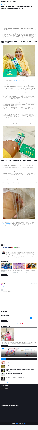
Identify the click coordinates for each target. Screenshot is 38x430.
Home (2, 4)
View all (36, 261)
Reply (4, 286)
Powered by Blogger (5, 382)
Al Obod (5, 289)
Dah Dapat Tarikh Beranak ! (10, 365)
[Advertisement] (19, 20)
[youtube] (23, 324)
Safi (4, 4)
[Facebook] (15, 324)
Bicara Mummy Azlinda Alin (8, 1)
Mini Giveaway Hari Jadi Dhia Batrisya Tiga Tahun (14, 373)
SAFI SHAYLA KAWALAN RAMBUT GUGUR (31, 271)
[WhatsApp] (15, 247)
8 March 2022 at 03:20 (34, 289)
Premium (16, 423)
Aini (4, 283)
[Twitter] (10, 247)
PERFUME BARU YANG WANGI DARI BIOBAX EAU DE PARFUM (15, 377)
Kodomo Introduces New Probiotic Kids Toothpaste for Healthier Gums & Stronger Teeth (21, 361)
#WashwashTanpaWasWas (17, 80)
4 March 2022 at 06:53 (34, 283)
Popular (3, 358)
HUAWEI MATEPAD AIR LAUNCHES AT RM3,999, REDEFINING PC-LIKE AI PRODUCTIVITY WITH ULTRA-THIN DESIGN (19, 354)
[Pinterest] (12, 247)
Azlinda (7, 251)
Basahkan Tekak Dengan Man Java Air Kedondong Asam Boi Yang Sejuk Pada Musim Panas (20, 370)
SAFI (5, 30)
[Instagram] (20, 324)
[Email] (17, 247)
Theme (25, 423)
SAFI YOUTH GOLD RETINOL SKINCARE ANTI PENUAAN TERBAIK (18, 271)
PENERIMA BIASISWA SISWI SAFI (6, 270)
